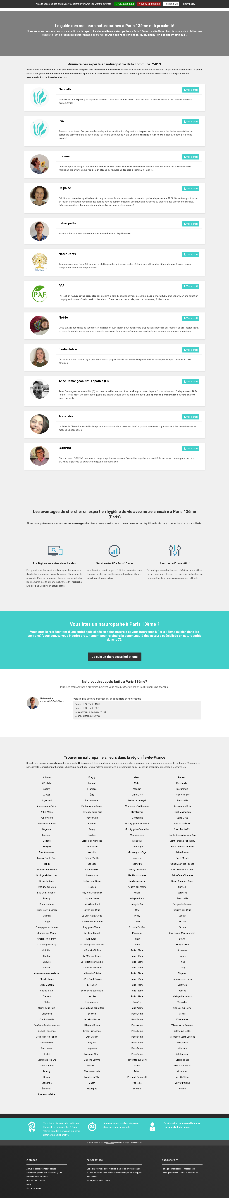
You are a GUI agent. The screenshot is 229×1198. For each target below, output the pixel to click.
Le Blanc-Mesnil (92, 933)
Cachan (47, 916)
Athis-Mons (47, 812)
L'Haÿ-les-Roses (92, 1025)
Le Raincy (92, 985)
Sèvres (182, 927)
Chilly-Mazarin (47, 985)
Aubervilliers (47, 818)
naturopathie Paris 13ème (98, 1180)
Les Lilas (92, 996)
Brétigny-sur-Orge (47, 887)
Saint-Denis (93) (182, 829)
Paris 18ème (137, 990)
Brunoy (46, 898)
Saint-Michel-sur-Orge (182, 869)
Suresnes (182, 950)
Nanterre (137, 858)
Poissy (137, 1071)
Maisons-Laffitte (92, 1060)
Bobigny (47, 846)
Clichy (47, 1002)
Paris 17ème (137, 985)
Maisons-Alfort (92, 1054)
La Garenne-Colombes (92, 921)
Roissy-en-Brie (182, 794)
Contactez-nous (33, 1188)
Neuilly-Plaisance (137, 869)
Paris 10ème (137, 950)
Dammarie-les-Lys (47, 1060)
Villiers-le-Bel (182, 1060)
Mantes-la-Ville (92, 1077)
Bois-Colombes (46, 852)
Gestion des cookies (35, 1180)
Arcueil (46, 794)
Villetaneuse (182, 1054)
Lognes (92, 1042)
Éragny (91, 777)
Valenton (182, 985)
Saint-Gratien (182, 852)
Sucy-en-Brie (182, 944)
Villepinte (182, 1048)
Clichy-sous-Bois (46, 1008)
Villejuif (182, 1013)
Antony (46, 789)
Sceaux (182, 916)
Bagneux (46, 829)
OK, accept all (126, 3)
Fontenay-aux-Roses (91, 806)
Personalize (171, 3)
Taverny (182, 956)
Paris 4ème (137, 1025)
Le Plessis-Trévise (92, 973)
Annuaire (30, 1169)
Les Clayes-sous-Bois (92, 990)
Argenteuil (47, 800)
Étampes (92, 789)
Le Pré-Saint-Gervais (92, 979)
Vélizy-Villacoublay (182, 996)
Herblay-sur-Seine (92, 881)
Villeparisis (182, 1042)
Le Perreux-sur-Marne (92, 962)
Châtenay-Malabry (47, 944)
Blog (28, 1184)
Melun (137, 783)
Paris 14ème (137, 967)
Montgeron (137, 818)
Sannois (182, 887)
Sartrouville (182, 898)
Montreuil (137, 841)
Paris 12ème (137, 962)
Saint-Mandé (182, 858)
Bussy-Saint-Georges (46, 910)
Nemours (137, 864)
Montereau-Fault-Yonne (137, 806)
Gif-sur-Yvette (92, 858)
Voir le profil (192, 90)
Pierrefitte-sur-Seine (137, 1060)
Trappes (182, 973)
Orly (137, 910)
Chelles (46, 967)
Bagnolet (46, 835)
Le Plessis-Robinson (92, 967)
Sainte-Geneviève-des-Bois (182, 835)
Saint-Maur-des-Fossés (182, 864)
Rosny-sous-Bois (182, 806)
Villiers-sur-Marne (182, 1065)
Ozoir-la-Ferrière (137, 927)
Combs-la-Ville (47, 1019)
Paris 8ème (137, 1048)
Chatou (46, 956)
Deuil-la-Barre (47, 1065)
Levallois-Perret (92, 1019)
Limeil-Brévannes (92, 1031)
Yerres (182, 1088)
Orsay (137, 916)
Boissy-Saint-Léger (46, 858)
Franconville (92, 818)
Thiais (182, 962)
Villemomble (182, 1019)
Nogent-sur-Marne (137, 887)
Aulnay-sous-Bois (47, 823)
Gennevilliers (92, 846)
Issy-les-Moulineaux (92, 892)
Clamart (47, 996)
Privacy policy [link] (188, 3)
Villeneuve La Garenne (182, 1025)
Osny (137, 921)
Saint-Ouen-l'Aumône (182, 875)
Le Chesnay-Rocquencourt (92, 944)
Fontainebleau (92, 800)
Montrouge (137, 846)
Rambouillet (182, 783)
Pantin (137, 939)
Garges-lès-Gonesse (92, 841)
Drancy (46, 1071)
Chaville (47, 962)
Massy (92, 1083)
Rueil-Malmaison (182, 812)
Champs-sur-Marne (47, 933)
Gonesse (92, 864)
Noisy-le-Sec (137, 904)
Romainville (182, 800)
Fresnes (92, 823)
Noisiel (137, 892)
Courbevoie (46, 1048)
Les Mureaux (92, 1002)
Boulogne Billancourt (46, 875)
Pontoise (137, 1083)
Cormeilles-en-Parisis (46, 1037)
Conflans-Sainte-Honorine (47, 1025)
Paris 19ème (137, 996)
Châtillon (46, 950)
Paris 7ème (137, 1042)
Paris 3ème (137, 1019)
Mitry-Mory (137, 794)
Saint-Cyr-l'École (182, 823)
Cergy (47, 921)
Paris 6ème (137, 1037)
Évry (92, 794)
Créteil (46, 1054)
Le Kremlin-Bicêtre (92, 950)
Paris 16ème (137, 979)
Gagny (92, 829)
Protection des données (37, 1176)
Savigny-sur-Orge (182, 910)
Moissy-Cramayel (137, 800)
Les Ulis (92, 1013)
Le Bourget (91, 939)
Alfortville (47, 783)
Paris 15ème (137, 973)
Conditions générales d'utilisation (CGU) (44, 1173)
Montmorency (137, 835)
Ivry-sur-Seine (92, 898)
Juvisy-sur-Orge (92, 910)
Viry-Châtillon (182, 1077)
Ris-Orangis (182, 789)
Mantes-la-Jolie (92, 1071)
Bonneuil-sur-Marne (47, 869)
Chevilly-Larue (47, 979)
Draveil (46, 1077)
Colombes (47, 1013)
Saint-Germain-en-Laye (182, 846)
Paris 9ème (137, 1054)
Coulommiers (46, 1042)
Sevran (182, 921)
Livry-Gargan (92, 1037)
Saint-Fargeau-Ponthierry (182, 841)
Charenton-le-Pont (46, 939)
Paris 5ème (137, 1031)
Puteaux (182, 777)
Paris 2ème (137, 1013)
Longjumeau (92, 1048)
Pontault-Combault (137, 1077)
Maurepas (92, 1088)
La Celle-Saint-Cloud (92, 916)
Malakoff (91, 1065)
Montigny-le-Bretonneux (137, 823)
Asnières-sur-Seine (46, 806)
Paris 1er (137, 1002)
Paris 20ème (137, 1008)
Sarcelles (182, 892)
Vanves (182, 990)
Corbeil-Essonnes (47, 1031)
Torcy (182, 967)
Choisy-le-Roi (46, 990)
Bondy (47, 864)
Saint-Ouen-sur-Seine (182, 881)
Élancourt (47, 1088)
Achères (47, 777)
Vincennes (182, 1071)
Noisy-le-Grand (137, 898)
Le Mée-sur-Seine (92, 956)
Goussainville (91, 869)
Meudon (137, 789)
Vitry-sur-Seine (182, 1083)
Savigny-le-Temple (182, 904)
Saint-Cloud (182, 818)
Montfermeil (137, 812)
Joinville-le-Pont (92, 904)
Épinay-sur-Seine (46, 1094)
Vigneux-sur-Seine (182, 1008)
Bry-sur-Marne (47, 904)
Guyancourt (92, 875)
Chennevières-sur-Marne (46, 973)
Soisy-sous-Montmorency (182, 933)
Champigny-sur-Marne (47, 927)
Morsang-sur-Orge (137, 852)
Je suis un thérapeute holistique (115, 657)
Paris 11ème (137, 956)
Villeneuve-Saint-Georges (182, 1037)
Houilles (92, 887)
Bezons (47, 841)
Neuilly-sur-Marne (137, 875)
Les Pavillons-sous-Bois (92, 1008)
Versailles (182, 1002)
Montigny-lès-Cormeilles (137, 829)
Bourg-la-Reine (46, 881)
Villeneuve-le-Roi (182, 1031)
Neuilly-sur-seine (137, 881)
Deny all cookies (150, 3)
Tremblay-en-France (182, 979)
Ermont (92, 783)
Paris (137, 944)
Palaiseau (137, 933)
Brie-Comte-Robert (46, 892)
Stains (182, 939)
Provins (137, 1088)
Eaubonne (47, 1083)
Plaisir (137, 1065)
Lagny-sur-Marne (91, 927)
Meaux (137, 777)
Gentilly (92, 852)
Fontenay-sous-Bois (92, 812)
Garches (92, 835)
